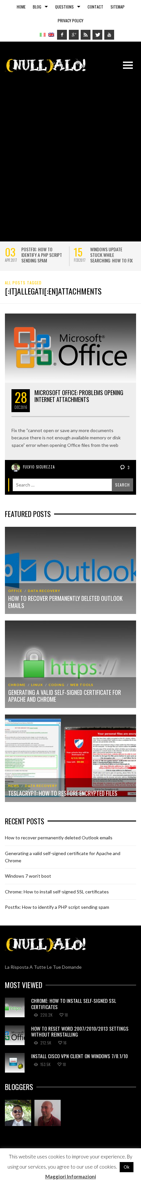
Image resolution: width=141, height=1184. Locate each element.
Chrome (17, 685)
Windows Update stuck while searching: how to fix (111, 254)
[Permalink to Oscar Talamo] (47, 1113)
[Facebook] (62, 35)
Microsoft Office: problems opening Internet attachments (78, 396)
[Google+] (74, 35)
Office (15, 591)
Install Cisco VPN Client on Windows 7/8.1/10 (79, 1056)
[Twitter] (97, 35)
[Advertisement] (70, 154)
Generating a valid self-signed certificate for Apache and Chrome (64, 696)
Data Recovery (44, 591)
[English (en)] (51, 34)
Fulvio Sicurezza (39, 466)
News (13, 786)
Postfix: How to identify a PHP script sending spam (41, 254)
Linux (37, 685)
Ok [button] (127, 1167)
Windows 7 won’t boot (28, 876)
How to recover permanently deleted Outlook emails (65, 602)
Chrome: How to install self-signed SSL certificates (57, 891)
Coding (57, 685)
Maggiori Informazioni (70, 1176)
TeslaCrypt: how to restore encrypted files (62, 793)
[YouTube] (109, 35)
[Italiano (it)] (43, 34)
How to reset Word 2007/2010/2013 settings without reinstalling (80, 1031)
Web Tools (81, 685)
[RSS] (86, 35)
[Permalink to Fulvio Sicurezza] (18, 1113)
